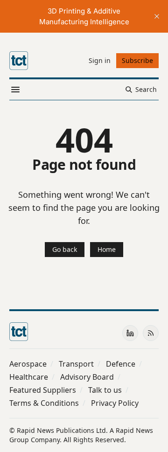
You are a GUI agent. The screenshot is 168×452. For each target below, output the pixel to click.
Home (107, 249)
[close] (156, 16)
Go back (64, 249)
